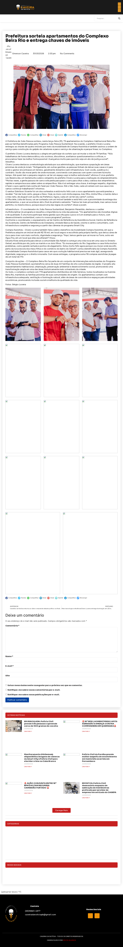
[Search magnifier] (119, 18)
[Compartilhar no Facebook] (11, 135)
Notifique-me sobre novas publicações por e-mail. (34, 695)
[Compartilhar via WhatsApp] (33, 135)
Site (7, 676)
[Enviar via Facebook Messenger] (82, 135)
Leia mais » (28, 731)
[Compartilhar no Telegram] (70, 135)
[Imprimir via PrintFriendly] (59, 135)
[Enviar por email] (43, 135)
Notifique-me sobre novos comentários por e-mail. (34, 690)
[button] (61, 810)
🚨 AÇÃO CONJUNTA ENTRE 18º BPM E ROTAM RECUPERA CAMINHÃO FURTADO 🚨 (40, 785)
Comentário (12, 626)
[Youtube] (97, 915)
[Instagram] (61, 875)
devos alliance (69, 940)
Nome (9, 656)
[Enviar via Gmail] (50, 135)
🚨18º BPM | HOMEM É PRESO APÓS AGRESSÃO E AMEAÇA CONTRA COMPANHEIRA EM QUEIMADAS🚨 (99, 723)
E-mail (9, 666)
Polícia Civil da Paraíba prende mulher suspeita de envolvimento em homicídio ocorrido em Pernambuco (99, 758)
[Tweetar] (22, 135)
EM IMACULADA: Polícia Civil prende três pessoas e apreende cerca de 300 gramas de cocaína (41, 723)
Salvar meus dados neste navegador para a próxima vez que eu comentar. (45, 685)
